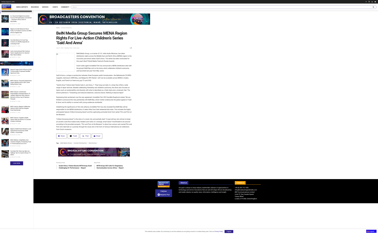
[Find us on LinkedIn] (372, 2)
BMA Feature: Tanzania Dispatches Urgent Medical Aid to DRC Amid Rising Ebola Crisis (21, 82)
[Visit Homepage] (6, 7)
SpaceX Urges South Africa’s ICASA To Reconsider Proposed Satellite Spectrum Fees (21, 71)
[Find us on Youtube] (375, 2)
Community (65, 7)
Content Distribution (66, 27)
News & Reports (22, 7)
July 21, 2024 (59, 48)
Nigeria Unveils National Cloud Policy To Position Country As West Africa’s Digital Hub (21, 30)
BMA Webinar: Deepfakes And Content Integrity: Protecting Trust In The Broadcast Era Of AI (20, 141)
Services (45, 7)
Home (57, 27)
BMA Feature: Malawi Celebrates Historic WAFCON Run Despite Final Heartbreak (20, 108)
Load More (16, 163)
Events (55, 7)
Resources (35, 7)
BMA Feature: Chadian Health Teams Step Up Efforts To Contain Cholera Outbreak (20, 119)
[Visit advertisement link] (16, 63)
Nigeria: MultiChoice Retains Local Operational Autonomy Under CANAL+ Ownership (20, 130)
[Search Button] (373, 7)
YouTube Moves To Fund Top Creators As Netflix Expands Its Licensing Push (19, 41)
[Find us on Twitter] (369, 2)
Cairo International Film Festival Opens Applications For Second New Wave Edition (20, 52)
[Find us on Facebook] (366, 2)
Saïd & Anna (92, 143)
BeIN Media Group (66, 143)
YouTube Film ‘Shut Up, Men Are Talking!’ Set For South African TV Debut (20, 152)
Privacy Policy (218, 231)
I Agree (229, 231)
